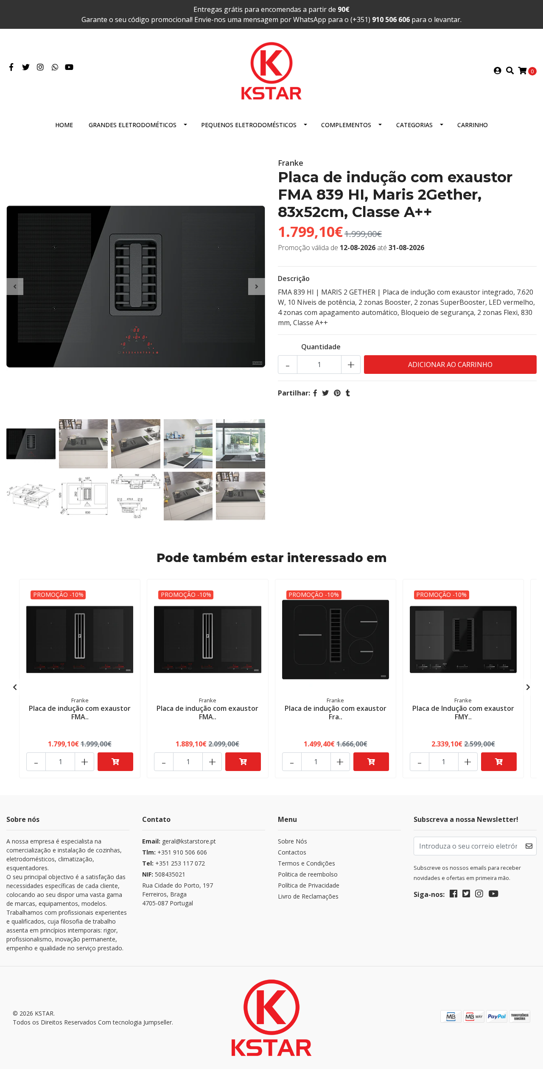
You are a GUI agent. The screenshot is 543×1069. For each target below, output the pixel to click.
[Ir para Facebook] (11, 67)
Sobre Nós (292, 841)
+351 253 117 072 (173, 863)
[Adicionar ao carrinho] (115, 761)
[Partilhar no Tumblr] (348, 393)
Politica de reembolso (308, 874)
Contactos (292, 852)
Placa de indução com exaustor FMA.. (80, 712)
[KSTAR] (271, 70)
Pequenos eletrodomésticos (249, 125)
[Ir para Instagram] (40, 67)
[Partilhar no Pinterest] (337, 393)
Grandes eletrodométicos (132, 125)
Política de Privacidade (308, 885)
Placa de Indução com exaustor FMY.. (463, 712)
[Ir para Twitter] (26, 67)
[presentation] (14, 286)
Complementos (346, 125)
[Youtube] (69, 67)
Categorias (414, 125)
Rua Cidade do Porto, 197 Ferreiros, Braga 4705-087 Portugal (177, 894)
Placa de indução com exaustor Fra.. (335, 712)
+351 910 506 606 (174, 852)
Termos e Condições (306, 863)
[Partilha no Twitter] (325, 393)
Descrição (294, 278)
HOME (64, 125)
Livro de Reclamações (308, 896)
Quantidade (321, 346)
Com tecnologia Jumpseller (135, 1022)
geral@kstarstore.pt (179, 841)
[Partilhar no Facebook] (315, 393)
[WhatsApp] (55, 67)
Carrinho (472, 125)
